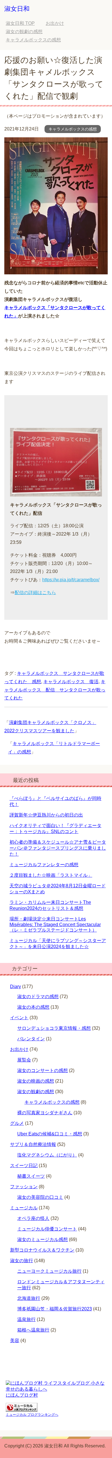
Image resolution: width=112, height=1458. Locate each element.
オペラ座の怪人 (33, 1218)
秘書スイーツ (31, 1176)
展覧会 (24, 1059)
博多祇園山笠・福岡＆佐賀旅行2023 (54, 1308)
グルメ (17, 1123)
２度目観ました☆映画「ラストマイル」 (50, 875)
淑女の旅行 (21, 1260)
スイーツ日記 (24, 1165)
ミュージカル (24, 1207)
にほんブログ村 (22, 1395)
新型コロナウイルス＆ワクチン (42, 1250)
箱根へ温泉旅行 (33, 1330)
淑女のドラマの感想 (38, 996)
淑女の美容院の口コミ (40, 1197)
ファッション (24, 1186)
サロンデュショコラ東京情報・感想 (54, 1028)
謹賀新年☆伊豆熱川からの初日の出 (46, 815)
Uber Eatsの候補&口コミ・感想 (49, 1133)
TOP (20, 23)
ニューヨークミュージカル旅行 (49, 1271)
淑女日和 (17, 8)
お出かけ (19, 1049)
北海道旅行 (28, 1298)
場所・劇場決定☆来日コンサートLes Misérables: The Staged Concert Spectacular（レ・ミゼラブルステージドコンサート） (55, 924)
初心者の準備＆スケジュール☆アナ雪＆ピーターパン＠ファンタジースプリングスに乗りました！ (57, 848)
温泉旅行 (26, 1319)
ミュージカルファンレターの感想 (43, 864)
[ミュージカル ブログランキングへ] (21, 1409)
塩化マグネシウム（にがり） (47, 1155)
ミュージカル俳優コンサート (47, 1228)
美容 (14, 1340)
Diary (15, 986)
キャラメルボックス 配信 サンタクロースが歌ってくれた (54, 690)
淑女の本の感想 (33, 1007)
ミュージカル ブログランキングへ (32, 1415)
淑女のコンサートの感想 (42, 1070)
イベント (19, 1017)
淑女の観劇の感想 (35, 1091)
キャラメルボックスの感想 (73, 129)
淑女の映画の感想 (35, 1081)
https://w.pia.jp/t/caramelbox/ (70, 579)
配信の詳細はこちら (35, 592)
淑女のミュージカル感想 (42, 1239)
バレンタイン (31, 1038)
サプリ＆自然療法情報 (33, 1144)
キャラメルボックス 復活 (71, 681)
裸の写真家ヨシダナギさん (44, 1112)
